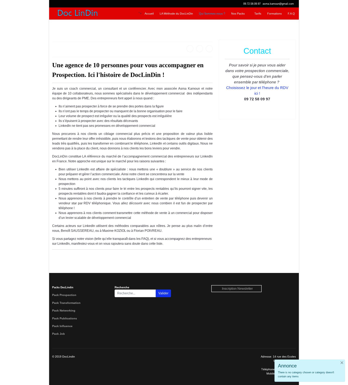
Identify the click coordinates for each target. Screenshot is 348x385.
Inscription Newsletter (237, 288)
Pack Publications (64, 318)
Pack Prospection (64, 295)
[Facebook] (189, 48)
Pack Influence (62, 326)
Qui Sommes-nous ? (212, 13)
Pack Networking (63, 310)
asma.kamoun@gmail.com (278, 3)
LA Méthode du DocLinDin (176, 13)
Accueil (149, 13)
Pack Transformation (66, 302)
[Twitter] (199, 48)
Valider (163, 293)
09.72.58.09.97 (252, 3)
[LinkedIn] (209, 48)
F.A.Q (291, 13)
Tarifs (257, 13)
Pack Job (58, 333)
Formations (274, 13)
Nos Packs (238, 13)
